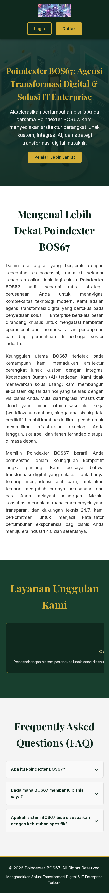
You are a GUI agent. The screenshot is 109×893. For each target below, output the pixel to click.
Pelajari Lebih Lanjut (54, 157)
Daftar (68, 28)
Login (39, 28)
